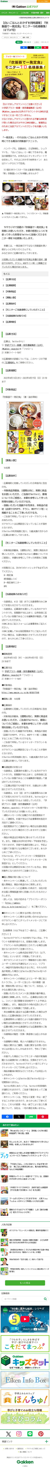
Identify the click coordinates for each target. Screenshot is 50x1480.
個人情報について (26, 1452)
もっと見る (25, 1283)
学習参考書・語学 (37, 12)
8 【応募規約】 (10, 322)
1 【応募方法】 (10, 279)
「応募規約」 (10, 363)
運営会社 (20, 1448)
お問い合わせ (9, 1448)
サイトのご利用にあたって (36, 1448)
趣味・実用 (26, 37)
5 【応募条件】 (10, 304)
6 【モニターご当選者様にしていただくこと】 (24, 310)
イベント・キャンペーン (9, 12)
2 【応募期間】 (10, 285)
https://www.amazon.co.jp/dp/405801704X (20, 692)
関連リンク (7, 1441)
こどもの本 (24, 12)
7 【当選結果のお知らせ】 (15, 316)
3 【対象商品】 (10, 291)
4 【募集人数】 (10, 298)
